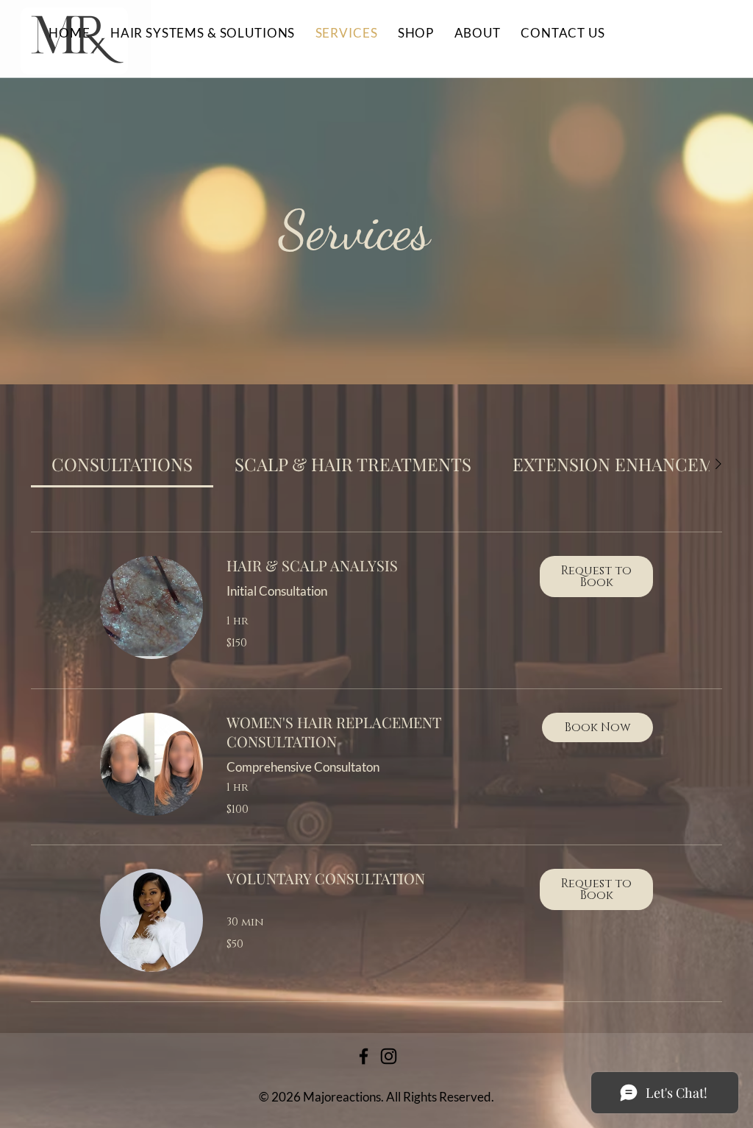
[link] (122, 464)
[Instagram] (388, 1056)
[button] (596, 576)
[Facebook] (363, 1056)
